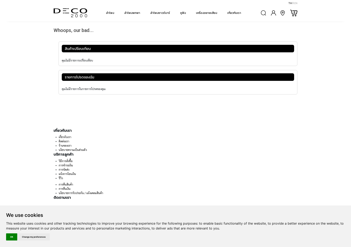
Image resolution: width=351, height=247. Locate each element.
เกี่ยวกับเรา (65, 137)
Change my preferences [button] (34, 237)
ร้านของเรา (65, 145)
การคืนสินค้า (66, 184)
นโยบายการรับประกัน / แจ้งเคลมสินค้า (81, 193)
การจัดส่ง (64, 169)
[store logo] (70, 12)
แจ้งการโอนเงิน (67, 174)
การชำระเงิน (66, 165)
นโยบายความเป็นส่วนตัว (73, 149)
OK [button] (11, 237)
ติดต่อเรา (64, 141)
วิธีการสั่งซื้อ (66, 161)
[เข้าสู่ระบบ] (273, 12)
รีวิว (61, 178)
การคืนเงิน (64, 188)
